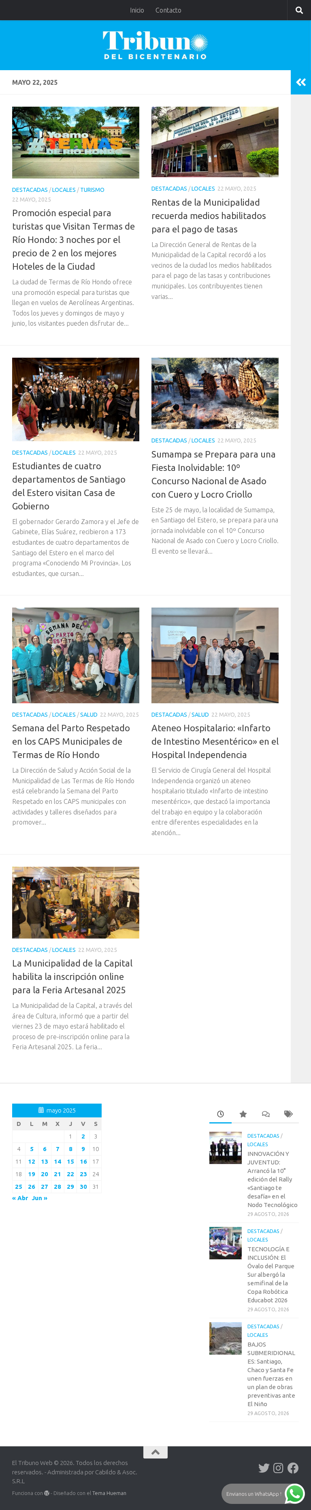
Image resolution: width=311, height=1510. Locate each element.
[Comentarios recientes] (265, 1114)
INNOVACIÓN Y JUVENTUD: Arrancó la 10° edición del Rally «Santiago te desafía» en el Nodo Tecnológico (272, 1179)
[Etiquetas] (288, 1114)
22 (70, 1174)
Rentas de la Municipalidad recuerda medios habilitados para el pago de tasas (208, 215)
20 (44, 1174)
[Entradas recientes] (220, 1114)
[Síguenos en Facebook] (293, 1468)
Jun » (39, 1197)
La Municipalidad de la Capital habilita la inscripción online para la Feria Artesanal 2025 (72, 976)
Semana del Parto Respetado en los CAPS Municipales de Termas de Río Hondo (71, 741)
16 (83, 1161)
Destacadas (30, 190)
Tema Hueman (109, 1493)
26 (31, 1186)
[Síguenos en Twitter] (264, 1468)
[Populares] (243, 1114)
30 (83, 1186)
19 (31, 1174)
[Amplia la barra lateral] (301, 82)
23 (83, 1174)
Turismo (92, 190)
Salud (89, 714)
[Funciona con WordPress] (46, 1493)
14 (57, 1161)
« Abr (20, 1197)
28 (57, 1186)
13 (44, 1161)
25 (18, 1186)
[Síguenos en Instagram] (278, 1468)
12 (31, 1161)
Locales (64, 190)
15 (70, 1161)
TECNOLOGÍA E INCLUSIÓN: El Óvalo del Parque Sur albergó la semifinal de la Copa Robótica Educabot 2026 (270, 1275)
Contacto (168, 10)
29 (70, 1186)
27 (44, 1186)
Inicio (137, 10)
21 (57, 1174)
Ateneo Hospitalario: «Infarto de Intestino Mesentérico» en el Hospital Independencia (215, 741)
